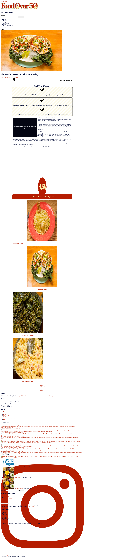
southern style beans (42, 395)
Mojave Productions (7, 498)
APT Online (6, 496)
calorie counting (26, 395)
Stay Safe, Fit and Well (19, 466)
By (15, 77)
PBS (4, 500)
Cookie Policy (31, 506)
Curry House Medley (18, 488)
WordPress (35, 523)
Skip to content (4, 1)
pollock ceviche (34, 395)
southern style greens (52, 395)
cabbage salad (20, 395)
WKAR (5, 501)
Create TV (5, 497)
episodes (8, 395)
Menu (3, 15)
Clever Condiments (18, 477)
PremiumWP (45, 523)
